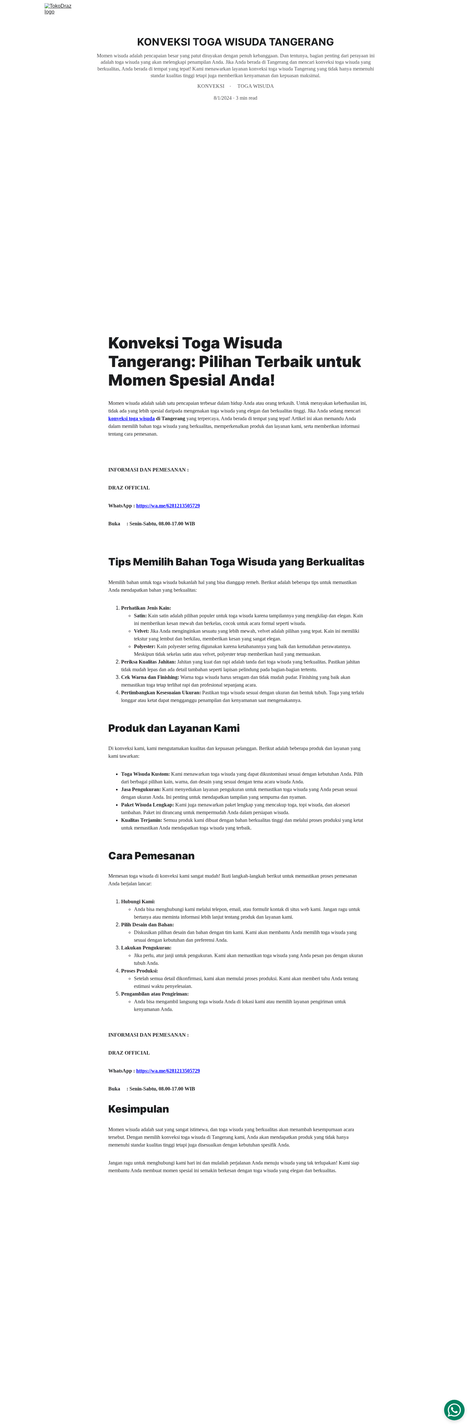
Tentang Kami (365, 10)
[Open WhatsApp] (454, 1410)
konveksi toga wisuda (131, 418)
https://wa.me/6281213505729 (168, 505)
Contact (398, 10)
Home (299, 10)
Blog (421, 10)
